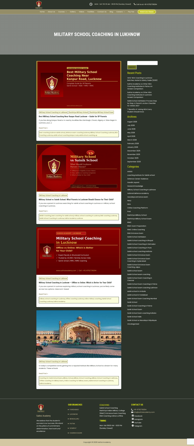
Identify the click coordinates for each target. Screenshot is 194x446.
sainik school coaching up (88, 135)
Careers (119, 12)
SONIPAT (73, 428)
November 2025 (133, 154)
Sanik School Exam (134, 309)
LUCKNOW (74, 414)
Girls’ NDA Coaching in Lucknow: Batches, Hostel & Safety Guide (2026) (142, 79)
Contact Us (101, 12)
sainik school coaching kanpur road (65, 135)
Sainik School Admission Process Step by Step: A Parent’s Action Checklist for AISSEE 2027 (142, 103)
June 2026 (131, 129)
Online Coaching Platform (137, 208)
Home (42, 12)
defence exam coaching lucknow (78, 133)
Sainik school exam (134, 271)
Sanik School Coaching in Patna (139, 306)
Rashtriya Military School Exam (101, 112)
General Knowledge (135, 186)
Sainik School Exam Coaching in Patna (142, 284)
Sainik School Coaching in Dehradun (141, 244)
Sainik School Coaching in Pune (139, 248)
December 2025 (133, 151)
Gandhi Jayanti (133, 182)
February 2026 (133, 143)
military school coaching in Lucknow (87, 216)
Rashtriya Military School (78, 112)
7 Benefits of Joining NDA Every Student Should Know (139, 110)
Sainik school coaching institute (139, 251)
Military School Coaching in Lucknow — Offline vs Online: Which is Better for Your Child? (75, 282)
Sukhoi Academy (59, 301)
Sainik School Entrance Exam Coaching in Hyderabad (138, 260)
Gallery (73, 12)
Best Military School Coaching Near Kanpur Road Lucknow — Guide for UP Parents (73, 116)
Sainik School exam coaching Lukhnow (142, 288)
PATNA (72, 423)
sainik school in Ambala (136, 291)
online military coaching (92, 299)
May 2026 (131, 132)
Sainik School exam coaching (138, 274)
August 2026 (132, 122)
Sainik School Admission (136, 237)
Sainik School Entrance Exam (138, 255)
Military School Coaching (82, 378)
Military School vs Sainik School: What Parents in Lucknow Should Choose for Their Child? (76, 199)
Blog (111, 12)
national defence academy (138, 193)
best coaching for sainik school (63, 216)
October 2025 (132, 158)
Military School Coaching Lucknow (102, 133)
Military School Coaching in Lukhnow (53, 112)
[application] (66, 11)
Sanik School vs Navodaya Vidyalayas (142, 320)
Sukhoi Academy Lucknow (74, 218)
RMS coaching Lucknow (108, 216)
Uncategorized (133, 324)
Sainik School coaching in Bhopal (140, 240)
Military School (68, 378)
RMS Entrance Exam (135, 233)
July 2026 (131, 125)
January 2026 (132, 147)
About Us (51, 12)
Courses (61, 12)
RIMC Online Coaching (136, 230)
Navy (129, 201)
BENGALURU (74, 419)
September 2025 (134, 161)
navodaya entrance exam (137, 197)
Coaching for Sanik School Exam (50, 378)
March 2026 (132, 140)
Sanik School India (134, 317)
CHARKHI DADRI (76, 433)
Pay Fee (131, 12)
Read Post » (43, 128)
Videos (81, 12)
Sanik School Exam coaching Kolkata (141, 313)
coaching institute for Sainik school (141, 175)
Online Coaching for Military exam (76, 381)
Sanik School (132, 302)
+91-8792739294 (140, 409)
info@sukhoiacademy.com (144, 412)
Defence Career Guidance (137, 179)
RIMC (129, 222)
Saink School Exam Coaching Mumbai (142, 299)
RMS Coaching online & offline (111, 416)
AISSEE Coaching (45, 216)
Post (129, 211)
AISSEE (129, 171)
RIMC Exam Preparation (136, 226)
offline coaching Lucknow (75, 299)
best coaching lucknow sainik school (52, 133)
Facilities (90, 12)
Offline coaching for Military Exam (51, 381)
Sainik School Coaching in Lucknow (51, 218)
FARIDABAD (74, 409)
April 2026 (131, 136)
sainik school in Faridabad (137, 295)
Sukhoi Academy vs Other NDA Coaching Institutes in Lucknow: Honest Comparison (139, 94)
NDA (129, 204)
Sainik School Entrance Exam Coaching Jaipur (138, 266)
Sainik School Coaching (109, 408)
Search (132, 67)
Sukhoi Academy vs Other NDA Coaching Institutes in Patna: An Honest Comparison (139, 86)
